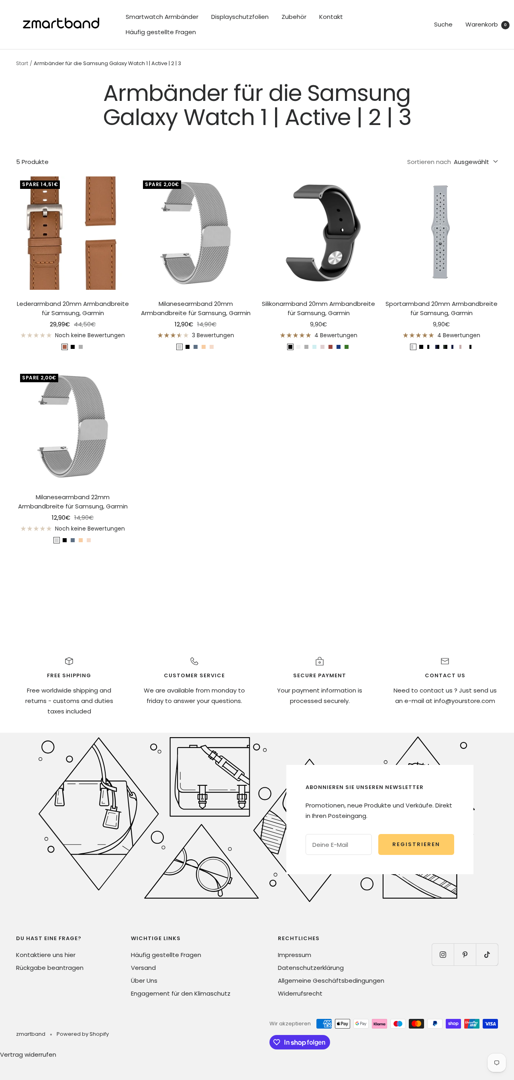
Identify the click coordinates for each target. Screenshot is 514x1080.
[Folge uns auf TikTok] (487, 954)
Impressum (294, 955)
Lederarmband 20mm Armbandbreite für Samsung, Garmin (73, 308)
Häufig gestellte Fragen (161, 32)
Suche (443, 24)
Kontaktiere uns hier (45, 955)
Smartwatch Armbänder (162, 16)
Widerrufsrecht (300, 993)
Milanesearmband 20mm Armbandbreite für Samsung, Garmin (196, 308)
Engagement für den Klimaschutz (180, 993)
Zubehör (293, 16)
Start (22, 63)
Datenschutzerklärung (311, 967)
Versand (143, 967)
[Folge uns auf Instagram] (443, 954)
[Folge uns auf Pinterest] (465, 954)
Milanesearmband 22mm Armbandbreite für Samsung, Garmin (73, 501)
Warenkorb (486, 24)
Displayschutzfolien (240, 16)
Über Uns (144, 980)
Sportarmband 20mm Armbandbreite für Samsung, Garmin (442, 308)
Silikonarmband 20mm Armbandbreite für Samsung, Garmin (318, 308)
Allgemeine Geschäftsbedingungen (331, 980)
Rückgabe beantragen (50, 967)
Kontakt (331, 16)
